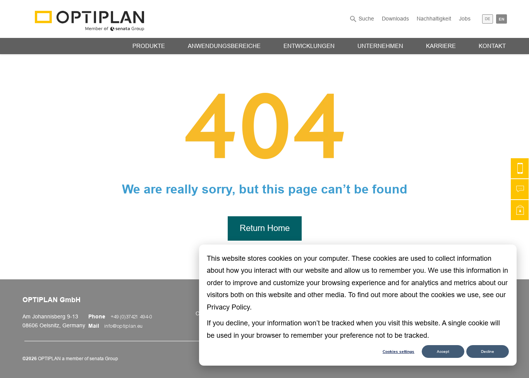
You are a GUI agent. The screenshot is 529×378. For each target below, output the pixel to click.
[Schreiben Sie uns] (519, 189)
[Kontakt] (519, 168)
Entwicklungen (309, 46)
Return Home (265, 228)
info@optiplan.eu (124, 326)
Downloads (395, 18)
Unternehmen (380, 46)
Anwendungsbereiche (224, 46)
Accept (443, 351)
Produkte (148, 46)
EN (501, 19)
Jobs (465, 18)
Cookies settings (398, 351)
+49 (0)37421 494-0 (131, 317)
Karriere (441, 46)
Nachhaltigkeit (434, 18)
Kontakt (492, 46)
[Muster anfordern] (519, 210)
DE (487, 18)
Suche (366, 18)
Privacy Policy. (229, 307)
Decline (487, 351)
